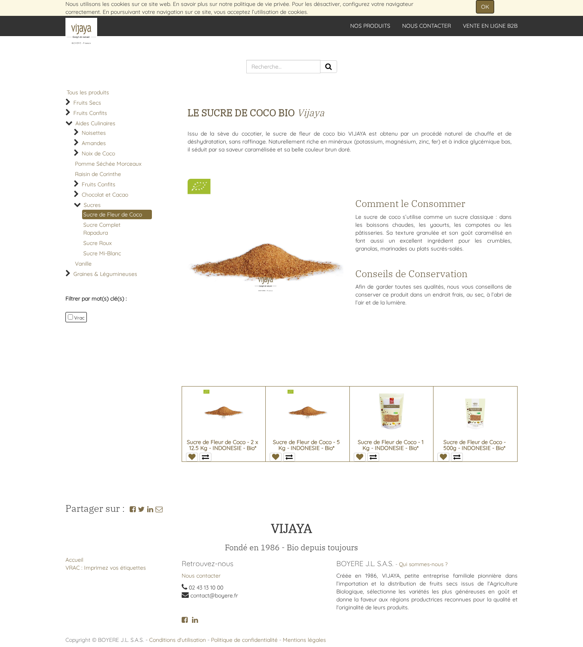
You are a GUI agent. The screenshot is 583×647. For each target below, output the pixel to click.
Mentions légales (304, 639)
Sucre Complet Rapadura (102, 228)
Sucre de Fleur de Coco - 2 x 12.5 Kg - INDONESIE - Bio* (222, 445)
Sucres (92, 205)
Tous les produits (88, 92)
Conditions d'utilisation (177, 639)
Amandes (94, 143)
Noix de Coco (98, 153)
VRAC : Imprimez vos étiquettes (105, 567)
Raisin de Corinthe (98, 174)
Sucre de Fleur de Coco (112, 214)
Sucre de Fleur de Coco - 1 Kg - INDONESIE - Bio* (391, 445)
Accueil (74, 559)
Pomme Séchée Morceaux (108, 163)
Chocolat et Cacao (105, 194)
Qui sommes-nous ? (423, 564)
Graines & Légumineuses (105, 274)
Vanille (83, 263)
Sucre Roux (97, 243)
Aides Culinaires (95, 123)
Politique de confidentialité (244, 639)
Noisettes (94, 132)
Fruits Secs (87, 102)
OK (485, 6)
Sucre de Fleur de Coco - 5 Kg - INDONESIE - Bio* (306, 445)
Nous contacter (201, 575)
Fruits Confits (90, 113)
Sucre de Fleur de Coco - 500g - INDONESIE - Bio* (474, 445)
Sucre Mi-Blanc (102, 253)
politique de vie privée (261, 4)
